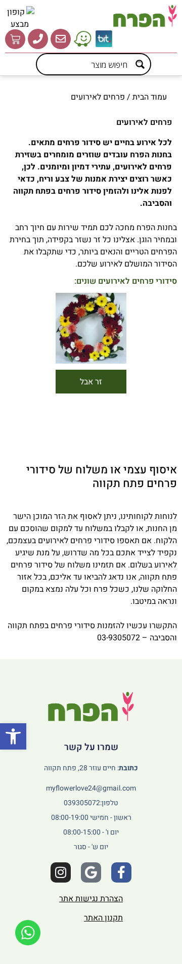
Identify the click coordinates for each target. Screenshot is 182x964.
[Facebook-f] (121, 872)
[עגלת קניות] (15, 39)
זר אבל (91, 382)
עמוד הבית (149, 97)
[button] (13, 736)
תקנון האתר (103, 918)
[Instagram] (61, 872)
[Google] (91, 872)
